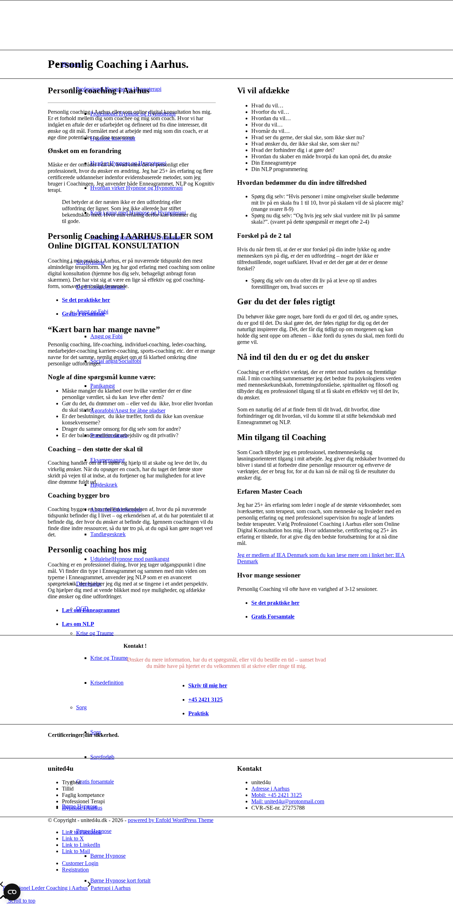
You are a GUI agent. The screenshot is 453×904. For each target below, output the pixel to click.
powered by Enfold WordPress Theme (170, 820)
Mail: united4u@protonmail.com (287, 801)
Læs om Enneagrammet (91, 610)
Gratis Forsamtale (83, 314)
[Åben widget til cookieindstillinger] (12, 892)
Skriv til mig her (207, 685)
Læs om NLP (78, 624)
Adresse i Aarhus (270, 789)
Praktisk (198, 713)
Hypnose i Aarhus (82, 808)
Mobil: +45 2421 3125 (276, 795)
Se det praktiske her (86, 300)
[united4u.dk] (101, 34)
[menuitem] (247, 880)
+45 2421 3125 (205, 700)
